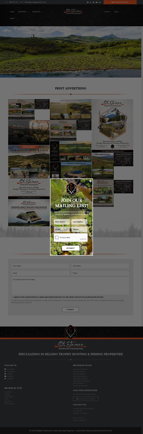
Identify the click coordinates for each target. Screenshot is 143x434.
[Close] (90, 181)
